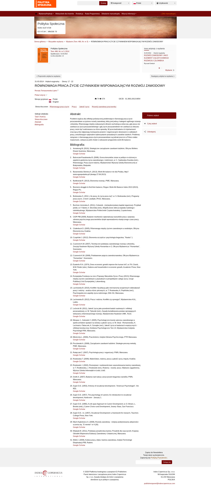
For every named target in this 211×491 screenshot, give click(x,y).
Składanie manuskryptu (110, 14)
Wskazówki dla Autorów (64, 14)
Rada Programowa (92, 14)
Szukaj (103, 3)
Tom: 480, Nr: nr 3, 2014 (60, 51)
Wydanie (169, 70)
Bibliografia (39, 125)
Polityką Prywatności (159, 458)
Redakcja (79, 14)
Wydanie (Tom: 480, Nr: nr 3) (77, 42)
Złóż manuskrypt (168, 14)
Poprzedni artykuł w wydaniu (49, 76)
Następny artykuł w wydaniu (162, 76)
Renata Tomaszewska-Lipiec (46, 91)
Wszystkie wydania (55, 42)
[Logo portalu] (45, 5)
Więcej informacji (128, 14)
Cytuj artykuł (152, 124)
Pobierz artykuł (153, 115)
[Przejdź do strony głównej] (36, 14)
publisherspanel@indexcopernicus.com (159, 483)
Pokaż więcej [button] (40, 95)
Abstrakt (38, 122)
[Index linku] (48, 473)
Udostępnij (151, 132)
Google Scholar (79, 154)
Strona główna (40, 42)
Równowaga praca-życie (59, 107)
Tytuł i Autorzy (40, 117)
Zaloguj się (167, 462)
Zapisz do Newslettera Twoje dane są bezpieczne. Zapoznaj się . (153, 455)
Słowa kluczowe (41, 119)
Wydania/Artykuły (45, 14)
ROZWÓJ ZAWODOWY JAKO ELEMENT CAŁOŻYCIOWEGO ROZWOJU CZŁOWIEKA (156, 58)
